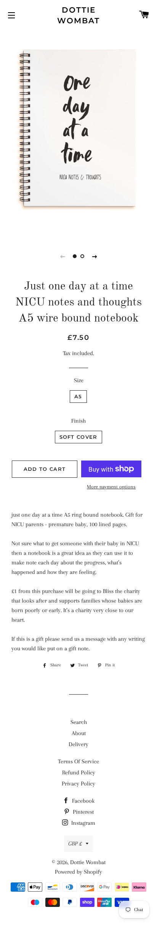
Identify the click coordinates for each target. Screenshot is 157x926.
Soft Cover (78, 437)
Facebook (82, 800)
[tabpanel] (78, 133)
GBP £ (75, 843)
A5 (78, 396)
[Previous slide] (62, 256)
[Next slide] (94, 256)
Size (78, 380)
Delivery (78, 744)
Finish (78, 420)
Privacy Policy (78, 783)
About (79, 733)
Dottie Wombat (78, 15)
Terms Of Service (78, 761)
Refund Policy (78, 772)
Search (78, 722)
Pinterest (82, 811)
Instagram (82, 822)
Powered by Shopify (78, 871)
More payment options (111, 487)
